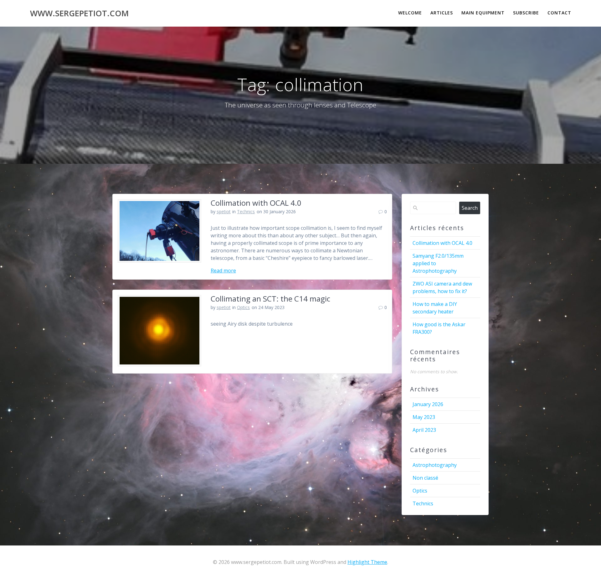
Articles (441, 13)
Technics (246, 211)
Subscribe (526, 13)
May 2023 (424, 417)
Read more (223, 270)
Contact (559, 13)
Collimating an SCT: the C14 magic (270, 298)
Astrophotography (435, 465)
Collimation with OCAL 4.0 (256, 203)
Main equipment (483, 13)
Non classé (425, 477)
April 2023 (424, 429)
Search (470, 207)
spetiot (224, 211)
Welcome (410, 13)
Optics (243, 307)
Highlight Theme (367, 562)
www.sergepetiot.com (79, 13)
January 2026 (428, 404)
